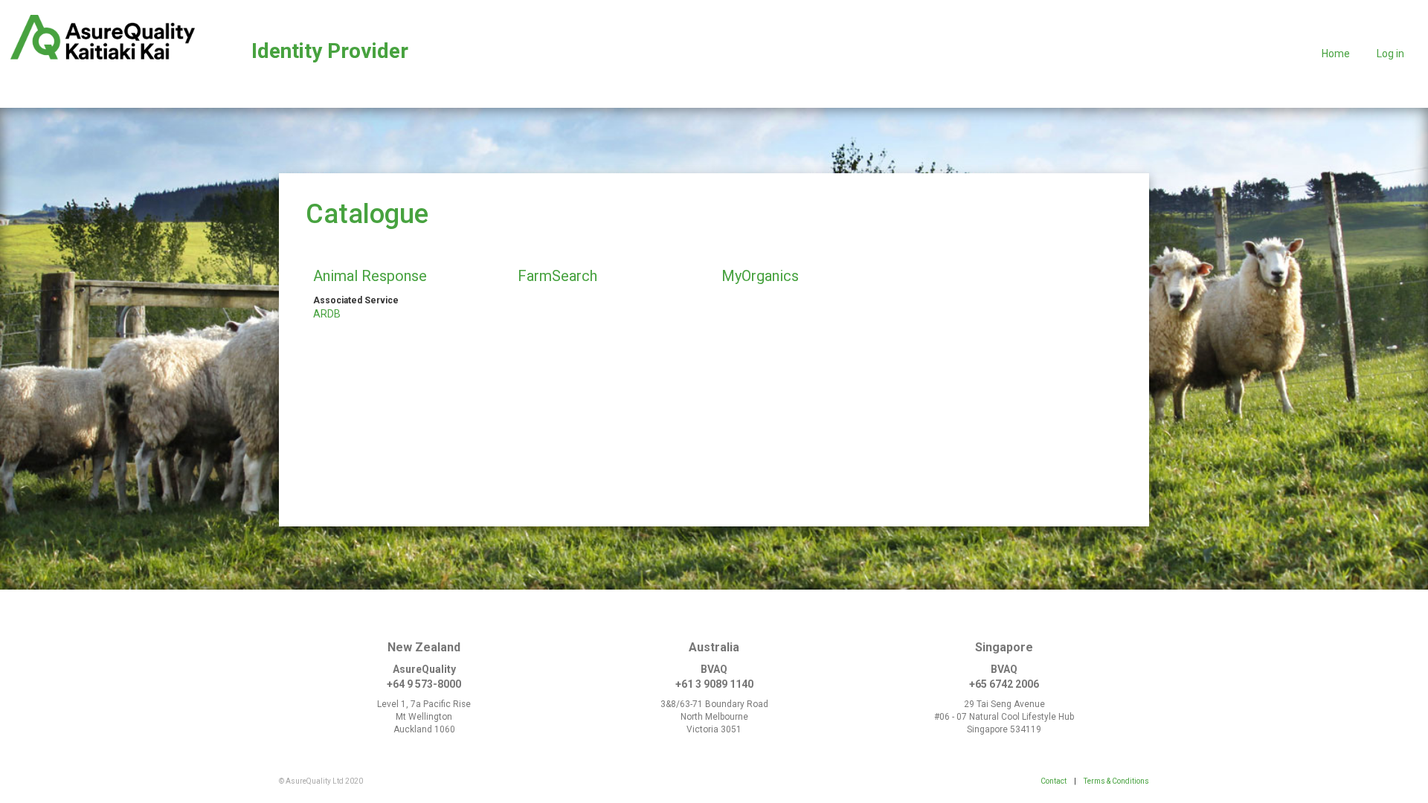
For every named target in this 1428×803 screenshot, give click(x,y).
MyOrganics (760, 276)
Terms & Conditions (1116, 781)
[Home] (102, 37)
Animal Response (370, 276)
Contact (1054, 781)
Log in (1390, 53)
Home (1336, 53)
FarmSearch (557, 276)
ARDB (327, 314)
